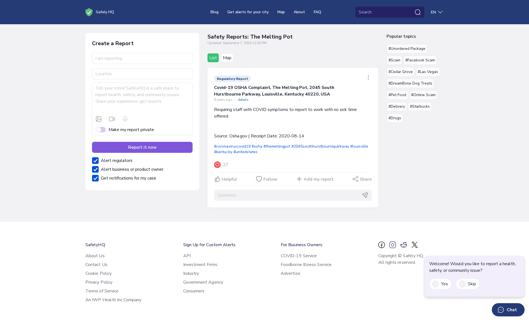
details (243, 99)
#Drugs (394, 118)
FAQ (317, 12)
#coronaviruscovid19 (232, 146)
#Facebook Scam (420, 60)
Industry (191, 273)
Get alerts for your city (248, 12)
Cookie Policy (98, 273)
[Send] (365, 195)
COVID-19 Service (299, 256)
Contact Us (96, 265)
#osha (257, 146)
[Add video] (112, 119)
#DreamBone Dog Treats (410, 83)
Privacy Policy (98, 282)
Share (366, 179)
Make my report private (131, 130)
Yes (444, 284)
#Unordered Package (406, 48)
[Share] (368, 77)
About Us (95, 256)
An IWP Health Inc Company (113, 300)
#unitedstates (245, 151)
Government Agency (203, 282)
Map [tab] (227, 58)
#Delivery (396, 106)
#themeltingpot (276, 146)
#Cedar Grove (400, 71)
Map (281, 12)
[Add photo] (98, 119)
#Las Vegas (428, 71)
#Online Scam (423, 94)
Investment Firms (200, 265)
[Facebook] (381, 244)
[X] (414, 244)
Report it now (142, 147)
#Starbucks (420, 106)
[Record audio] (125, 119)
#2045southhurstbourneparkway (320, 146)
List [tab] (213, 58)
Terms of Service (101, 291)
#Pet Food (397, 94)
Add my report (319, 179)
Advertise (290, 273)
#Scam (394, 60)
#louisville (359, 146)
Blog (214, 12)
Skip (472, 284)
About (299, 12)
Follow (270, 179)
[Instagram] (392, 244)
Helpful (229, 179)
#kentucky (223, 151)
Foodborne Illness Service (306, 265)
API (187, 256)
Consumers (194, 291)
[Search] (417, 12)
